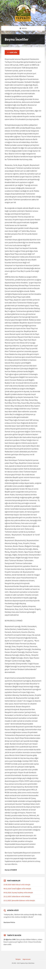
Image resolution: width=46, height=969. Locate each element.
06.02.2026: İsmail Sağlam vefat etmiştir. (17, 888)
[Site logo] (23, 21)
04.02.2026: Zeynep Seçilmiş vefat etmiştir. (18, 892)
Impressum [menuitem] (27, 959)
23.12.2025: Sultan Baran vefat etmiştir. (17, 896)
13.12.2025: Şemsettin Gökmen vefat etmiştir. (19, 900)
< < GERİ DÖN (12, 52)
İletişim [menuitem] (18, 959)
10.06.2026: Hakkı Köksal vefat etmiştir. (17, 885)
